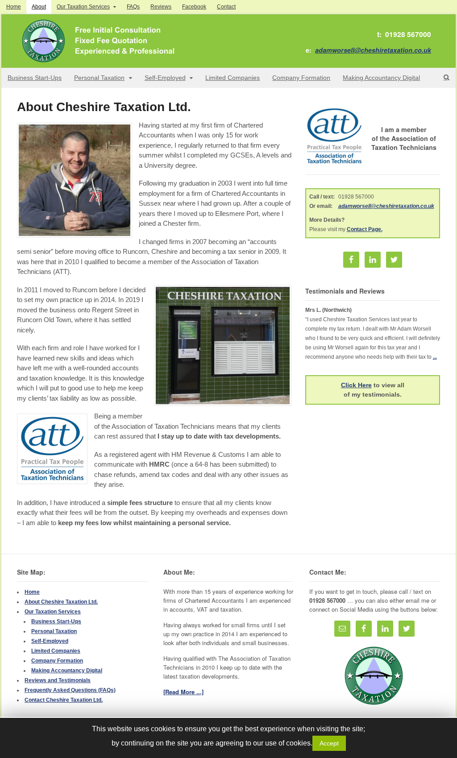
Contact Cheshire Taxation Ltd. (64, 700)
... (435, 357)
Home (13, 7)
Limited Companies (232, 77)
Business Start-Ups (35, 77)
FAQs (133, 7)
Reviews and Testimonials (58, 680)
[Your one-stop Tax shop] (101, 58)
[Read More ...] (183, 692)
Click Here (356, 385)
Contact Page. (364, 229)
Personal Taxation (99, 77)
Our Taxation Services (83, 7)
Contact (226, 7)
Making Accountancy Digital (381, 77)
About (39, 7)
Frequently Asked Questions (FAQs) (70, 690)
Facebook (194, 7)
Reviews (160, 7)
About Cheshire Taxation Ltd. (61, 602)
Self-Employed (165, 77)
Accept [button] (329, 743)
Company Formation (301, 77)
